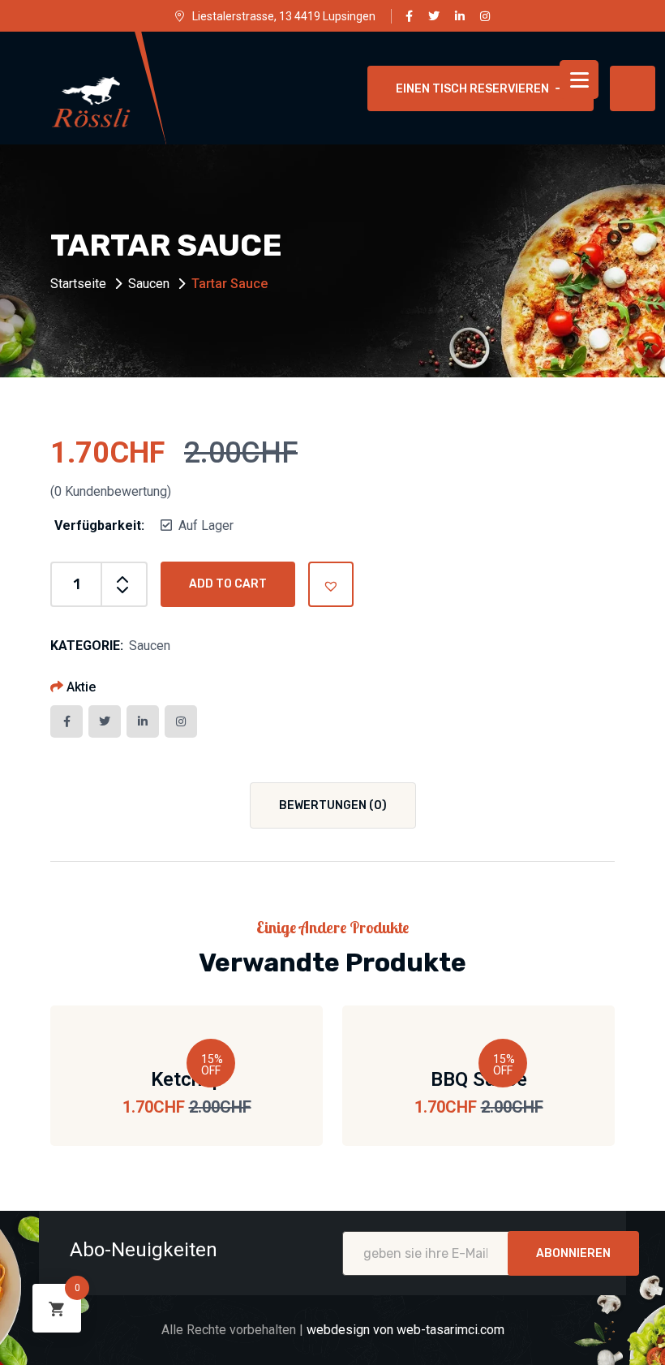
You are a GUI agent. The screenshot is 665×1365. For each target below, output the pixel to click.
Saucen (148, 283)
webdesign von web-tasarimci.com (405, 1329)
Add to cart (228, 584)
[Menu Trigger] (579, 79)
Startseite (78, 283)
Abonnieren (573, 1253)
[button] (331, 584)
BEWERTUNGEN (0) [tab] (333, 805)
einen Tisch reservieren (472, 89)
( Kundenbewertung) (110, 491)
